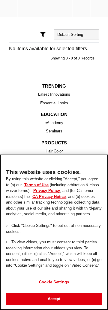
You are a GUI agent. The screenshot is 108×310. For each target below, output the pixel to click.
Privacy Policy (45, 190)
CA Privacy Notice (48, 196)
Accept (54, 298)
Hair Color (54, 151)
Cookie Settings (54, 282)
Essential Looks (54, 103)
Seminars (54, 131)
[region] (54, 232)
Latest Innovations (54, 94)
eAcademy (54, 122)
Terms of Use (31, 184)
